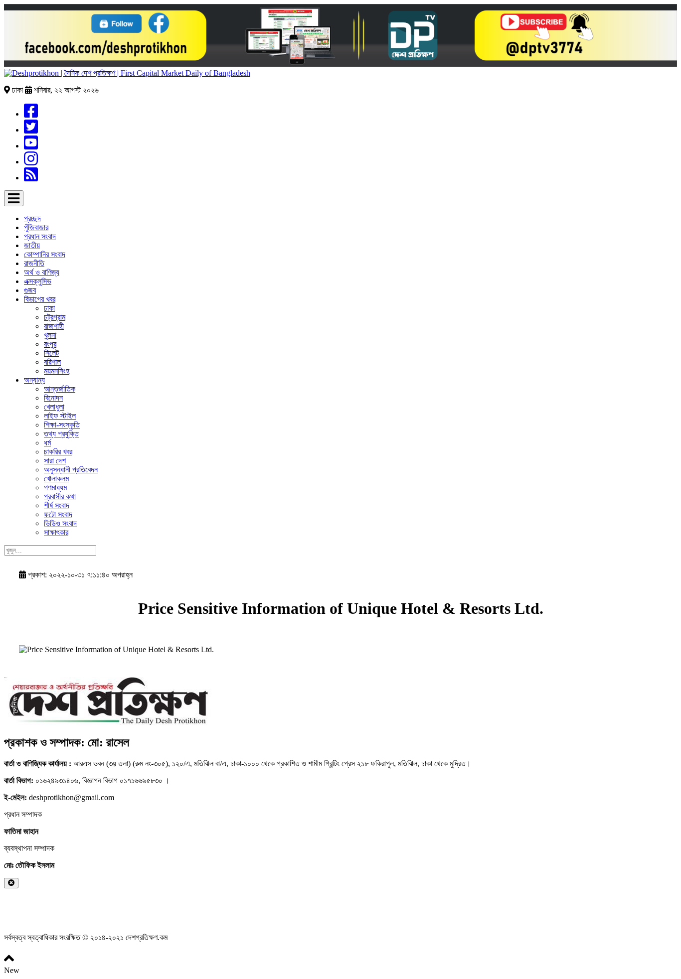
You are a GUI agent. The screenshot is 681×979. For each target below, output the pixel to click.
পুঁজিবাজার (36, 227)
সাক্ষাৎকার (56, 532)
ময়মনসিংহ (56, 371)
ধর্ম (47, 442)
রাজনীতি (34, 263)
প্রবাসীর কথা (60, 496)
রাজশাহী (54, 326)
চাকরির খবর (58, 451)
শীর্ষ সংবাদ (56, 505)
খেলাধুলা (54, 407)
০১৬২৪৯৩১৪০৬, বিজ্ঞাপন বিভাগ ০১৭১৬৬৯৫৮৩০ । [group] (87, 780)
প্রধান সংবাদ (40, 236)
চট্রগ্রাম (54, 317)
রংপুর (50, 344)
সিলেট (51, 353)
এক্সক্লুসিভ (37, 281)
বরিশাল (52, 362)
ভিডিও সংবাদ (60, 523)
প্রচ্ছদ (32, 218)
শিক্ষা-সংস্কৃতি (62, 424)
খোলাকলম (56, 478)
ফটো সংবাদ (58, 514)
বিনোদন (53, 398)
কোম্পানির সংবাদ (44, 254)
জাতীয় (32, 245)
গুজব (30, 290)
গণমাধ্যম (55, 487)
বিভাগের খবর (39, 299)
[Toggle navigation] (13, 198)
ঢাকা (49, 308)
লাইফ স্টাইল (60, 416)
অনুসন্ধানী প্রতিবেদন (71, 469)
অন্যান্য (34, 380)
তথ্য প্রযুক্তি (61, 433)
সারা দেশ (55, 460)
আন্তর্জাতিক (59, 389)
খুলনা (50, 335)
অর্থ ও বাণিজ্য (41, 272)
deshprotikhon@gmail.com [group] (59, 797)
